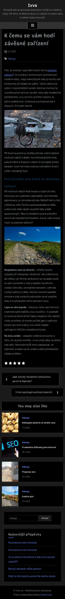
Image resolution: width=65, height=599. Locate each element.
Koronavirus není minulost (22, 542)
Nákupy (12, 58)
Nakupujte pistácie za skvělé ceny (38, 422)
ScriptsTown (46, 594)
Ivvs (32, 5)
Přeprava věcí (29, 471)
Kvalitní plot (28, 496)
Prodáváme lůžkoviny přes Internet (39, 447)
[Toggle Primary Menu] (32, 25)
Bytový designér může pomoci (24, 568)
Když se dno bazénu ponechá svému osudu (31, 576)
